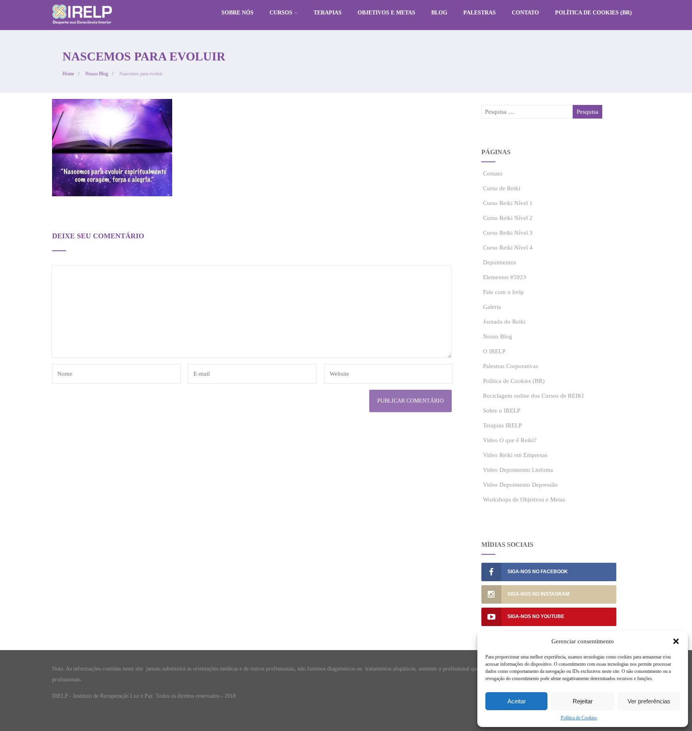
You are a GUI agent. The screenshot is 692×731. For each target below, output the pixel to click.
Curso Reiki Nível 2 (508, 218)
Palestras (479, 13)
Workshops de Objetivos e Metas (524, 499)
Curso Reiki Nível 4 (508, 247)
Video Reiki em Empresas (515, 455)
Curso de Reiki (501, 188)
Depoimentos (499, 262)
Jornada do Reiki (504, 321)
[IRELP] (82, 26)
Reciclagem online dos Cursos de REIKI (533, 396)
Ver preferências (649, 701)
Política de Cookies (579, 718)
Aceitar (516, 701)
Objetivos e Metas (386, 13)
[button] (676, 641)
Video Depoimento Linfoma (518, 470)
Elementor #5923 (504, 277)
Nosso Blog (497, 336)
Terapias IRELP (502, 425)
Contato (525, 13)
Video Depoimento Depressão (520, 484)
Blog (439, 13)
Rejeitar (583, 701)
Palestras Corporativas (510, 366)
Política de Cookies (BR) (593, 13)
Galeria (492, 307)
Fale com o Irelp (503, 292)
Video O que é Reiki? (510, 440)
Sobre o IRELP (501, 410)
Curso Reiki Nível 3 (508, 233)
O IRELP (494, 351)
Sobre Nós (237, 13)
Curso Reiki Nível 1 (508, 203)
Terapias (328, 13)
